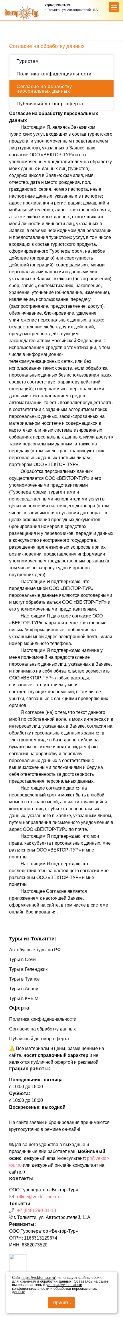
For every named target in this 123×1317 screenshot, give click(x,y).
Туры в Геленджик (28, 969)
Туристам (28, 61)
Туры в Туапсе (24, 979)
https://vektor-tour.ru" (38, 1278)
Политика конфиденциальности (54, 73)
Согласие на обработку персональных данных (44, 88)
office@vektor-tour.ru (38, 1196)
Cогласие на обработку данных (42, 1028)
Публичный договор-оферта (50, 103)
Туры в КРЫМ (23, 998)
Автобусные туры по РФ (35, 949)
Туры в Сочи (22, 959)
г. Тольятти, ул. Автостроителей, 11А (71, 9)
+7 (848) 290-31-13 (36, 1210)
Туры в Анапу (23, 988)
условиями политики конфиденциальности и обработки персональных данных (54, 1288)
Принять (62, 1302)
